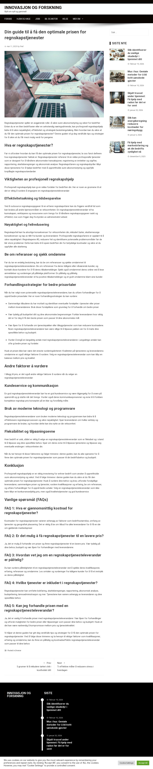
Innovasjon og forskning (33, 7)
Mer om (76, 19)
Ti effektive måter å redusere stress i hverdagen (75, 667)
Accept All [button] (143, 763)
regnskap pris (22, 400)
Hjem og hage (23, 19)
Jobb (37, 19)
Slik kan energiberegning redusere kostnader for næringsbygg (137, 124)
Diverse (18, 650)
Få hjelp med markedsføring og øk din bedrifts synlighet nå (138, 147)
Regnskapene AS (31, 239)
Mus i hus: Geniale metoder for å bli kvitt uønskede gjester (138, 76)
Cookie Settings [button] (126, 763)
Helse (65, 19)
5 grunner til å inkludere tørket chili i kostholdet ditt (34, 667)
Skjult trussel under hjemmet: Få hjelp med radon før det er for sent (137, 99)
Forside (8, 19)
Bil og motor (51, 19)
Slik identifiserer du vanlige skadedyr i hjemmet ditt (137, 55)
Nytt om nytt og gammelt (15, 11)
